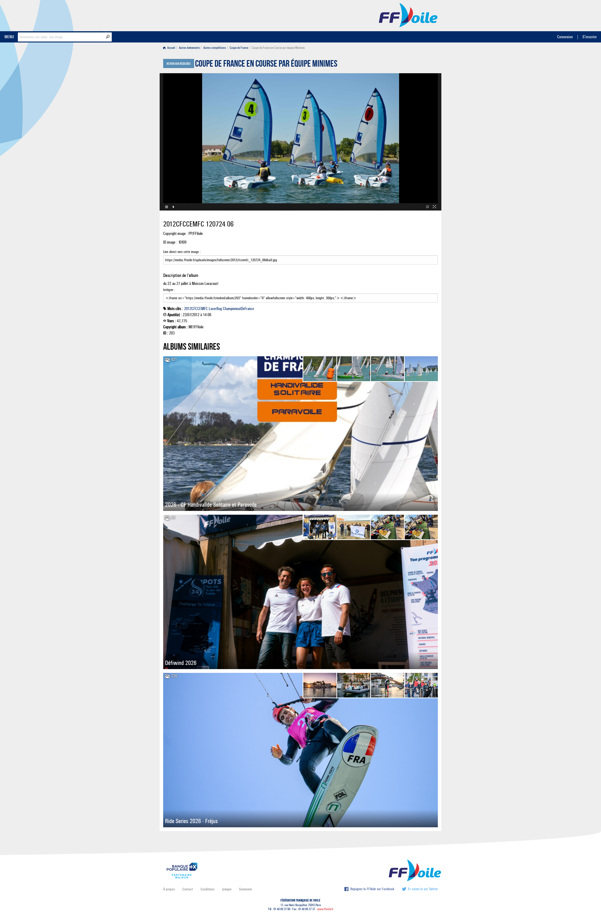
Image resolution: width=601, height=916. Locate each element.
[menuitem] (170, 48)
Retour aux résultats (178, 63)
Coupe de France (239, 48)
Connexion (565, 36)
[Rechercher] (108, 36)
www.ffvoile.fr (325, 909)
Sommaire (245, 889)
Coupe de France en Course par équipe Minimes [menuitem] (278, 48)
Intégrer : (169, 289)
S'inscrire (589, 36)
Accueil (170, 48)
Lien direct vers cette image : (182, 251)
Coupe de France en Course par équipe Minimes (266, 64)
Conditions (207, 889)
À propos (169, 889)
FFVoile (408, 14)
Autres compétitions (214, 48)
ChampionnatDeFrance (238, 308)
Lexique (226, 889)
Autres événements (189, 48)
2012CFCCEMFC (196, 308)
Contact (187, 889)
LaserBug (215, 308)
